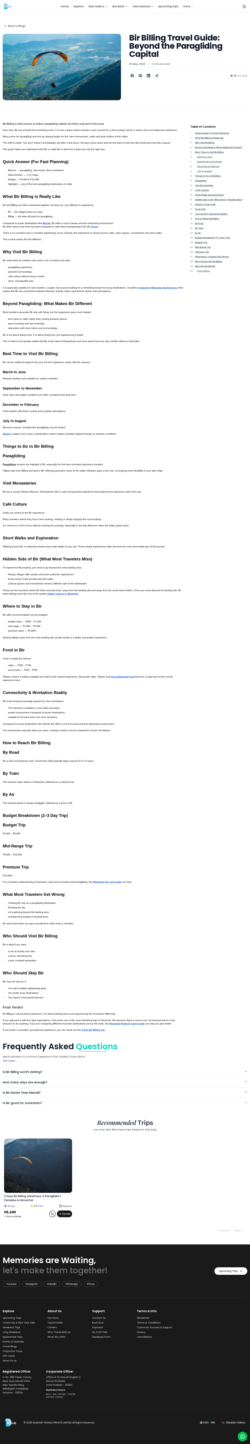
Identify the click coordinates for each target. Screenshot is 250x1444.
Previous (224, 1230)
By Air (198, 233)
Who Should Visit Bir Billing (208, 261)
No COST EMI (99, 1332)
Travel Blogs (10, 1346)
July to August (204, 171)
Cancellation (144, 1337)
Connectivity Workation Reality (211, 214)
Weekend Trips (11, 1327)
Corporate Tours (12, 1351)
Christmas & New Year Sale (19, 1322)
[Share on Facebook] (132, 76)
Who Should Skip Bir (205, 266)
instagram (32, 1284)
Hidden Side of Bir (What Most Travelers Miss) (219, 199)
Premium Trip (202, 252)
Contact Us (99, 1318)
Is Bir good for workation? (22, 1103)
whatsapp (72, 1284)
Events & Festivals (13, 1341)
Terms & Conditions (149, 1322)
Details (66, 1214)
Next (237, 1230)
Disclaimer (143, 1318)
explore (78, 6)
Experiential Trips (12, 1337)
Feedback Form (101, 1337)
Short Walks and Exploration (209, 195)
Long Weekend (11, 1332)
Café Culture (202, 190)
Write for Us (9, 1360)
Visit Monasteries (204, 185)
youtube (11, 1284)
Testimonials (55, 1322)
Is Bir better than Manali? (22, 1092)
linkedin (51, 1284)
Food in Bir (200, 209)
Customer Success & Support (154, 1327)
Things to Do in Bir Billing (208, 176)
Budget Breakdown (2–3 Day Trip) (212, 237)
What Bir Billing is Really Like (209, 138)
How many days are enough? (25, 1082)
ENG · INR (209, 1422)
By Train (199, 228)
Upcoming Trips (228, 1271)
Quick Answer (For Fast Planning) (212, 133)
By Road (199, 223)
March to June (204, 157)
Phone (91, 1284)
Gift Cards (9, 1356)
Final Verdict (203, 271)
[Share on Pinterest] (140, 76)
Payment (97, 1327)
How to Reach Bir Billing (207, 218)
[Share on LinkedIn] (148, 76)
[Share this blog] (157, 76)
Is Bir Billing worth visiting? (22, 1072)
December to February (208, 166)
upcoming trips (168, 6)
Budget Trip (201, 242)
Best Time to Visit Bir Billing (209, 152)
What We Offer (56, 1337)
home (65, 6)
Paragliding (201, 180)
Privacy (141, 1332)
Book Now (97, 1322)
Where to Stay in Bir (205, 204)
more (188, 6)
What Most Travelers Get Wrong (212, 256)
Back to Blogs (16, 26)
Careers (52, 1327)
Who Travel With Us (58, 1332)
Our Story (53, 1318)
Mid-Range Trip (203, 247)
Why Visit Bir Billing (204, 142)
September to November (209, 161)
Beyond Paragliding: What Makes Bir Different (218, 147)
